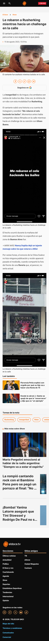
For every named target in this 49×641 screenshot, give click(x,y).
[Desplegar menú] (4, 3)
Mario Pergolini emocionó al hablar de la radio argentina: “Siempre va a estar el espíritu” (23, 463)
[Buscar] (9, 3)
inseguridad (24, 420)
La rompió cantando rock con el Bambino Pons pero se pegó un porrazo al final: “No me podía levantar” (20, 484)
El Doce (5, 15)
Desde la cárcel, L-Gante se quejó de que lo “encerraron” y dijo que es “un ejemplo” (34, 398)
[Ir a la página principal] (24, 3)
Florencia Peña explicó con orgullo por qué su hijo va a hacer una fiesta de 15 (33, 385)
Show (15, 15)
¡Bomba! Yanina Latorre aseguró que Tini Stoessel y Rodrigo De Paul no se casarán (20, 515)
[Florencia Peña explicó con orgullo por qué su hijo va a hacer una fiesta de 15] (11, 385)
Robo (36, 420)
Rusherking (9, 420)
